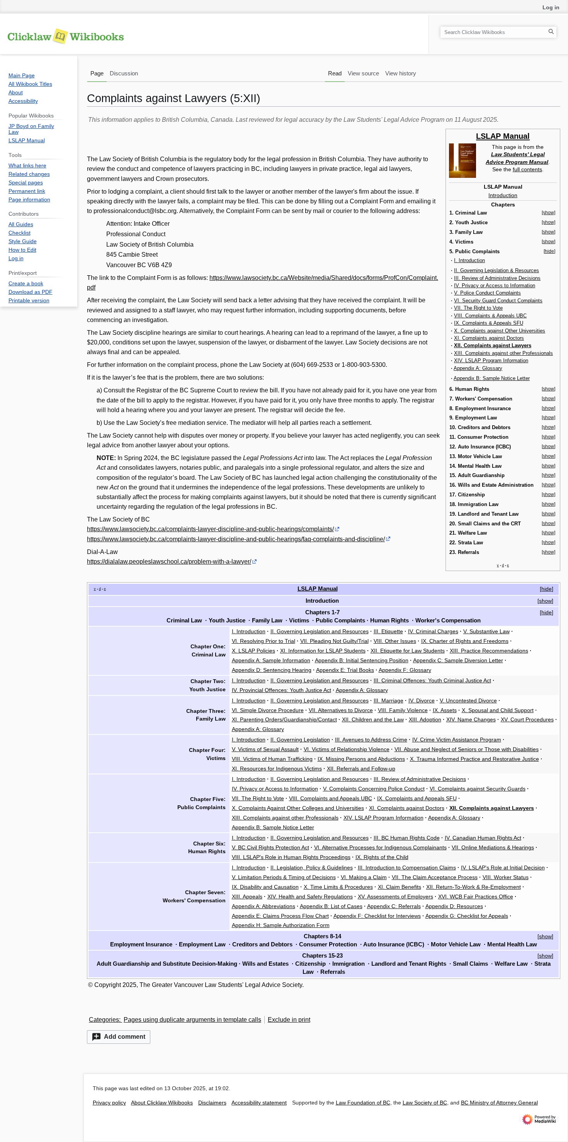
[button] (118, 1037)
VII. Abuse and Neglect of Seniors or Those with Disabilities (467, 749)
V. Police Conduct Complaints (487, 293)
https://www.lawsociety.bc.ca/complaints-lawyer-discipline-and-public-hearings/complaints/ (210, 529)
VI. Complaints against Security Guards (477, 789)
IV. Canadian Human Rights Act (483, 838)
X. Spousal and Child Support (498, 710)
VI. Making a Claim (364, 877)
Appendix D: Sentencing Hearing (271, 670)
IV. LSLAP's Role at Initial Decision (503, 867)
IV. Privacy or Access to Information (494, 285)
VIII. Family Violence (403, 710)
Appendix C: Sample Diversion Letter (458, 660)
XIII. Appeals (247, 896)
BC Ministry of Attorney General (499, 1103)
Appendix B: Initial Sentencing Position (361, 660)
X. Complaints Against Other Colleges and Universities (298, 808)
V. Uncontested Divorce (468, 700)
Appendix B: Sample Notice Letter (492, 378)
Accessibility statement (259, 1103)
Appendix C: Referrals (394, 906)
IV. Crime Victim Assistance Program (456, 739)
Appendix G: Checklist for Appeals (466, 916)
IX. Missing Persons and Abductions (361, 759)
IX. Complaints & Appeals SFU (488, 323)
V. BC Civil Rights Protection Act (270, 847)
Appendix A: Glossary (478, 368)
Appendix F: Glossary (405, 670)
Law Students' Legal (518, 154)
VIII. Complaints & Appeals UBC (490, 316)
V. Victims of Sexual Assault (265, 749)
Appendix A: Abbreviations (263, 906)
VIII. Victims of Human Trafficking (272, 759)
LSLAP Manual (503, 136)
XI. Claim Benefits (399, 887)
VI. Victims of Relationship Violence (346, 749)
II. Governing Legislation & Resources (496, 270)
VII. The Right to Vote (478, 308)
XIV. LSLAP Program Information (491, 360)
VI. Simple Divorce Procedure (268, 710)
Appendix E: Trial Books (345, 670)
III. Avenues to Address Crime (371, 739)
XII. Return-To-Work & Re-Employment (473, 887)
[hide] (549, 251)
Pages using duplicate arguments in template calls (192, 1019)
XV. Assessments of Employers (395, 896)
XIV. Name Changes (471, 719)
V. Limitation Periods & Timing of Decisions (284, 877)
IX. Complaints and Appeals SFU (417, 798)
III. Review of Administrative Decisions (497, 278)
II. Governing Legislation (300, 739)
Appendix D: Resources (454, 906)
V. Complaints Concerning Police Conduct (374, 789)
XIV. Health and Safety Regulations (310, 896)
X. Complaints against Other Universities (499, 331)
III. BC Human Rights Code (407, 838)
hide (546, 589)
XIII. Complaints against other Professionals (503, 353)
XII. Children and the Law (373, 719)
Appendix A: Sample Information (271, 660)
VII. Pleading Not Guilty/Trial (334, 641)
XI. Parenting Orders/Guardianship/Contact (284, 719)
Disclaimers (212, 1103)
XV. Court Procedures (527, 719)
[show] (548, 212)
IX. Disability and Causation (265, 887)
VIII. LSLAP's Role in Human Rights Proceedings (291, 857)
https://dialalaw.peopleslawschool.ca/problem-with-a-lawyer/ (169, 561)
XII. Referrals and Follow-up (361, 768)
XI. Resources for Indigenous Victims (277, 768)
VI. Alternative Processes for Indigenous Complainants (380, 847)
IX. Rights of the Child (381, 857)
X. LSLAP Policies (253, 651)
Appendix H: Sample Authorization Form (281, 925)
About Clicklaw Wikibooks (162, 1103)
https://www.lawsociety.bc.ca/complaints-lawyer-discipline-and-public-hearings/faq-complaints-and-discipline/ (236, 539)
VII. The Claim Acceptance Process (435, 877)
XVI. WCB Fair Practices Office (475, 896)
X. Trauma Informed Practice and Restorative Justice (474, 759)
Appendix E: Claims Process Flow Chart (280, 916)
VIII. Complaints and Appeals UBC (330, 798)
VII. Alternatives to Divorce (341, 710)
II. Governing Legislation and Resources (319, 631)
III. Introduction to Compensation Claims (407, 867)
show (545, 601)
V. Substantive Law (486, 631)
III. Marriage (388, 700)
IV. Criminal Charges (433, 631)
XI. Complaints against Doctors (489, 338)
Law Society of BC (425, 1103)
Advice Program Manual (517, 162)
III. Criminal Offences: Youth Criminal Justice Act (432, 680)
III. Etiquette (388, 631)
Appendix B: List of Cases (331, 906)
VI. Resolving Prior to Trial (263, 641)
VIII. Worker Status (506, 877)
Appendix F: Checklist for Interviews (377, 916)
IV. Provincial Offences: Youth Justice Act (281, 690)
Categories (104, 1019)
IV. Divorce (421, 700)
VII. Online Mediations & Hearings (493, 847)
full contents (527, 169)
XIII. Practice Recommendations (489, 651)
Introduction (502, 195)
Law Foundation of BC (363, 1103)
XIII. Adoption (425, 719)
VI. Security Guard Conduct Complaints (498, 300)
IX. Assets (445, 710)
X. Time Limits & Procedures (338, 887)
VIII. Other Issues (395, 641)
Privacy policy (109, 1103)
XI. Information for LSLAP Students (323, 651)
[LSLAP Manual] (462, 160)
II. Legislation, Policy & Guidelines (311, 867)
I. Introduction (469, 260)
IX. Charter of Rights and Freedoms (464, 641)
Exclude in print (289, 1019)
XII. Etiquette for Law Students (408, 651)
